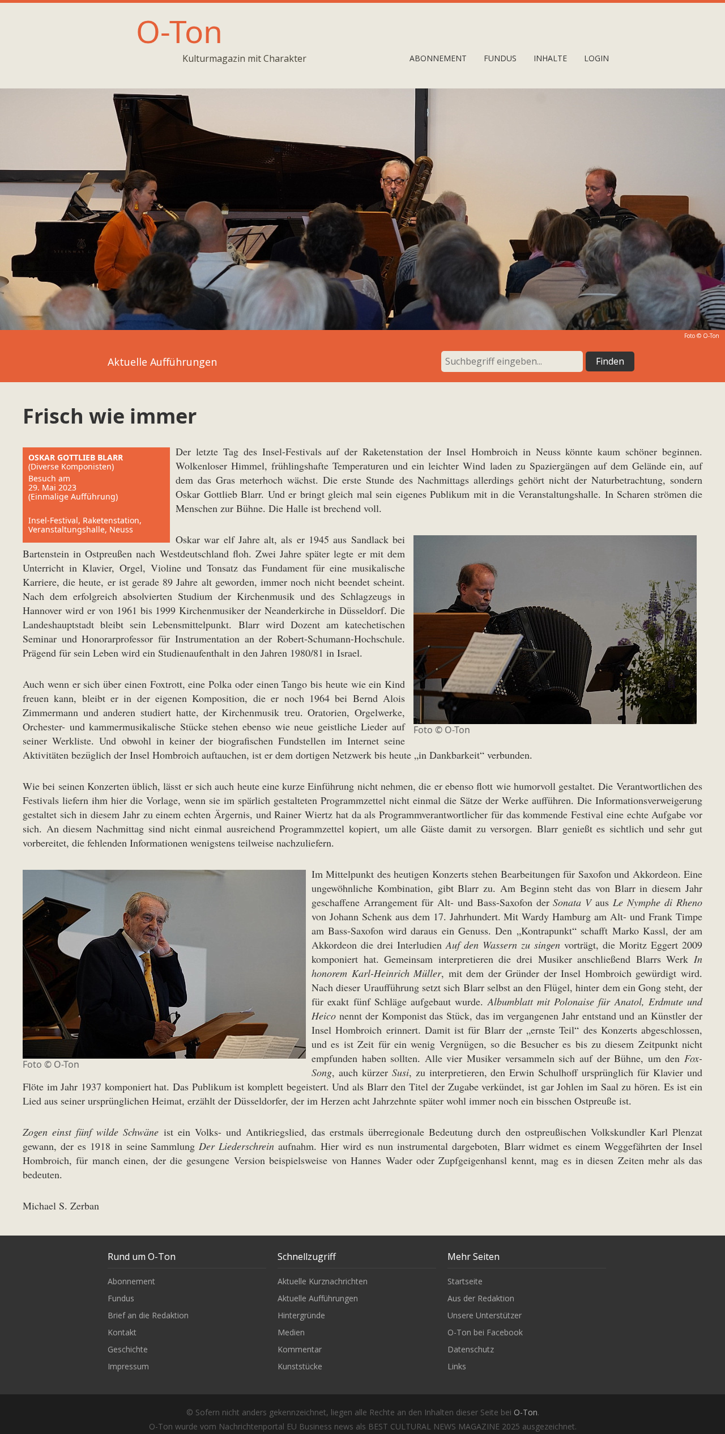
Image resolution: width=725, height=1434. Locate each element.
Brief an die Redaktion (148, 1315)
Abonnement (438, 58)
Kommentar (300, 1349)
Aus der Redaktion (480, 1298)
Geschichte (128, 1349)
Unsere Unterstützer (484, 1315)
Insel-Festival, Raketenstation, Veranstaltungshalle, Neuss (85, 525)
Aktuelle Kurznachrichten (323, 1281)
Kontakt (122, 1332)
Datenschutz (470, 1349)
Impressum (128, 1366)
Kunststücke (300, 1366)
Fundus (500, 58)
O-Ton (179, 31)
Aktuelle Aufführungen (318, 1298)
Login (596, 58)
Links (456, 1366)
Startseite (465, 1281)
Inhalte (550, 58)
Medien (291, 1332)
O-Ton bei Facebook (485, 1332)
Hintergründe (301, 1315)
